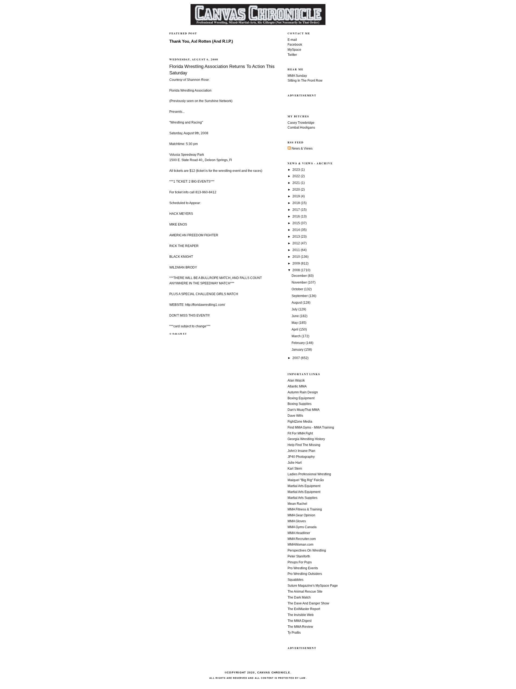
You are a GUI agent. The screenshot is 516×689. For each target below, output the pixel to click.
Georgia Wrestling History (306, 439)
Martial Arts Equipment (304, 486)
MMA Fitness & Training (305, 509)
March (297, 336)
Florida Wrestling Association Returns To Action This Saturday (222, 69)
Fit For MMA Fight (300, 433)
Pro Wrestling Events (303, 568)
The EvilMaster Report (304, 609)
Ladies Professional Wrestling (309, 474)
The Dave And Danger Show (308, 603)
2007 (296, 358)
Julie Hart (295, 463)
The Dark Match (299, 597)
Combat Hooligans (301, 127)
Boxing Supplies (299, 404)
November (300, 282)
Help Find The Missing (304, 445)
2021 (296, 183)
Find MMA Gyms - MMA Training (311, 427)
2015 (296, 223)
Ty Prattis (294, 632)
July (295, 309)
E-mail (292, 40)
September (300, 296)
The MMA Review (300, 627)
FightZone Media (300, 421)
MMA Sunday (297, 76)
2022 (296, 176)
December (300, 276)
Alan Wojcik (296, 380)
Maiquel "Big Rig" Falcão (306, 480)
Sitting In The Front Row (305, 80)
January (298, 349)
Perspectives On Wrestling (307, 550)
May (295, 323)
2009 (296, 263)
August (297, 302)
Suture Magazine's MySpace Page (313, 586)
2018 (296, 203)
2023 (296, 170)
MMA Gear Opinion (301, 515)
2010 (296, 257)
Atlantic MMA (297, 386)
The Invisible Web (301, 615)
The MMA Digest (299, 621)
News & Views (302, 148)
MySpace (294, 50)
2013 (296, 236)
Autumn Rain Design (303, 392)
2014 (296, 230)
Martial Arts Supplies (302, 498)
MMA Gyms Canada (302, 527)
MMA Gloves (297, 521)
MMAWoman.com (300, 544)
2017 (296, 210)
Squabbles (295, 580)
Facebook (295, 44)
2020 (296, 189)
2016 (296, 216)
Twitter (292, 55)
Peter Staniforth (299, 556)
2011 (296, 250)
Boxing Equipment (301, 398)
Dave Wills (295, 416)
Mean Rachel (297, 504)
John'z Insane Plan (301, 451)
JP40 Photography (301, 457)
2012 (296, 243)
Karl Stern (295, 468)
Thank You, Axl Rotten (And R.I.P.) (201, 41)
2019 (296, 196)
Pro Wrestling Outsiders (305, 574)
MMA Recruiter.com (302, 539)
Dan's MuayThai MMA (304, 410)
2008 (296, 270)
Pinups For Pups (300, 562)
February (299, 343)
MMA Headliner (299, 533)
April (295, 329)
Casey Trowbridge (301, 123)
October (298, 289)
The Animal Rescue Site (305, 591)
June (296, 316)
